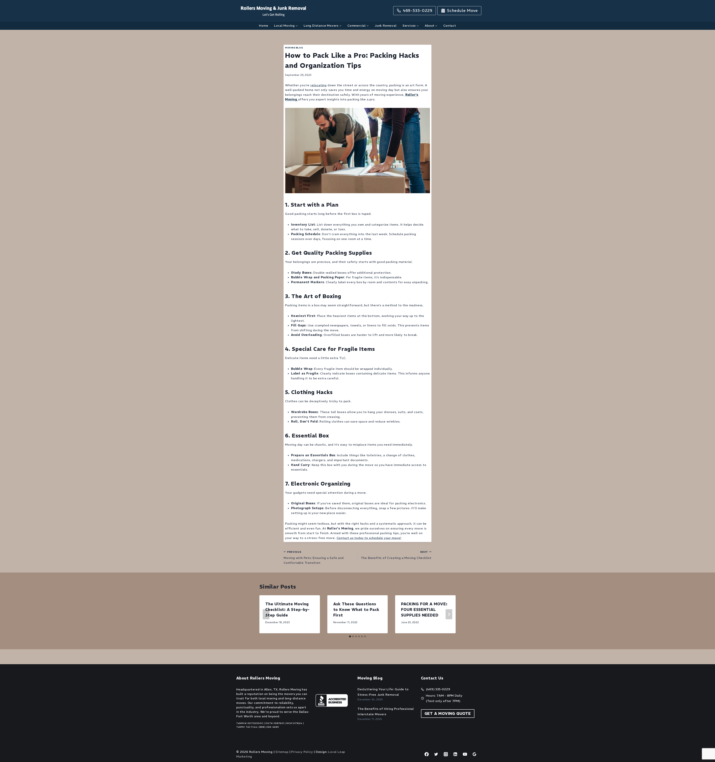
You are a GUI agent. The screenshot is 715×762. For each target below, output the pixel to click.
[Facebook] (426, 754)
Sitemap (281, 752)
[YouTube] (465, 754)
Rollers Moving (290, 689)
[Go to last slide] (266, 614)
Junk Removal (386, 25)
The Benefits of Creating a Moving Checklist (396, 555)
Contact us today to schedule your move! (369, 538)
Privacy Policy (302, 752)
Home (263, 25)
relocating (318, 85)
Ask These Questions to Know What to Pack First (356, 609)
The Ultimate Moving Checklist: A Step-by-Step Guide (287, 609)
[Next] (449, 614)
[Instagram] (446, 754)
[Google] (474, 754)
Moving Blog (294, 47)
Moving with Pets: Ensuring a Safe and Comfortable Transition (314, 557)
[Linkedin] (455, 754)
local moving (268, 698)
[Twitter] (436, 754)
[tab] (350, 636)
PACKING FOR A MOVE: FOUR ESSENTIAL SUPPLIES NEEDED (424, 609)
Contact (449, 25)
